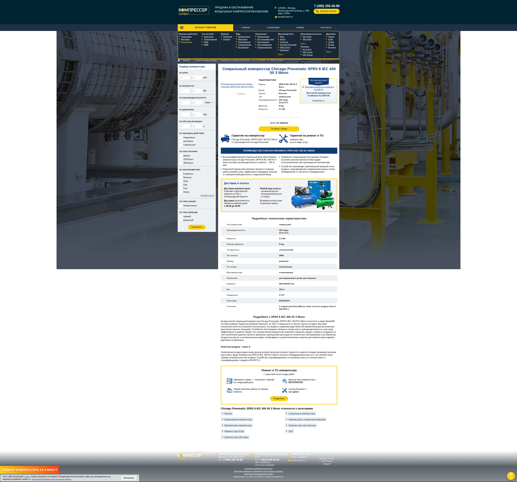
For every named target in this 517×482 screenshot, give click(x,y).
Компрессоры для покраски (302, 425)
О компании (273, 28)
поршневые (189, 137)
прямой (187, 216)
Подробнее (279, 398)
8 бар (330, 39)
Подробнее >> (318, 100)
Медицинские (263, 37)
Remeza (187, 177)
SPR (291, 431)
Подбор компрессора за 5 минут (29, 470)
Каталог (186, 60)
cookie (27, 477)
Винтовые (185, 39)
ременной (188, 220)
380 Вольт (188, 163)
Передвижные (244, 42)
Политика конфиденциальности (258, 468)
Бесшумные (243, 47)
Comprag (284, 42)
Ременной (227, 37)
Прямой (226, 39)
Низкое (331, 37)
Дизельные (209, 37)
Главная (246, 28)
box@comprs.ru (285, 17)
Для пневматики (264, 45)
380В (206, 45)
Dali (185, 185)
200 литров (307, 55)
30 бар (331, 45)
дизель (186, 156)
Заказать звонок (328, 11)
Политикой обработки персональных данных (51, 479)
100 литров (307, 52)
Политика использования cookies (258, 474)
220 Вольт (188, 159)
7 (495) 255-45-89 (327, 6)
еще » (280, 54)
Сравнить (241, 94)
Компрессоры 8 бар (234, 431)
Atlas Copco (285, 47)
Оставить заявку (279, 129)
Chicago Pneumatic (288, 45)
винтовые (188, 141)
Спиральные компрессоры (205, 60)
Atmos (282, 39)
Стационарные (244, 45)
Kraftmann (284, 50)
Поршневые (186, 37)
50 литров (307, 49)
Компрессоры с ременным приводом (307, 419)
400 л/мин (307, 39)
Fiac (185, 188)
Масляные (242, 39)
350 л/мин (307, 37)
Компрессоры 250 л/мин (236, 437)
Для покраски (263, 42)
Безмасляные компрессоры (238, 419)
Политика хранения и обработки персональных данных (258, 471)
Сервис (300, 28)
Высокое (332, 47)
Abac (282, 37)
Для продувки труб (265, 39)
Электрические (210, 39)
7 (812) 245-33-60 (269, 459)
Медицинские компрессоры (238, 425)
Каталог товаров (205, 27)
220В (206, 42)
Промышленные (264, 47)
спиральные (189, 145)
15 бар (331, 42)
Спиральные (186, 42)
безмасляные (190, 205)
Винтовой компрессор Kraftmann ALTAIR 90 (318, 94)
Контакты (326, 28)
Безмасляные (244, 37)
